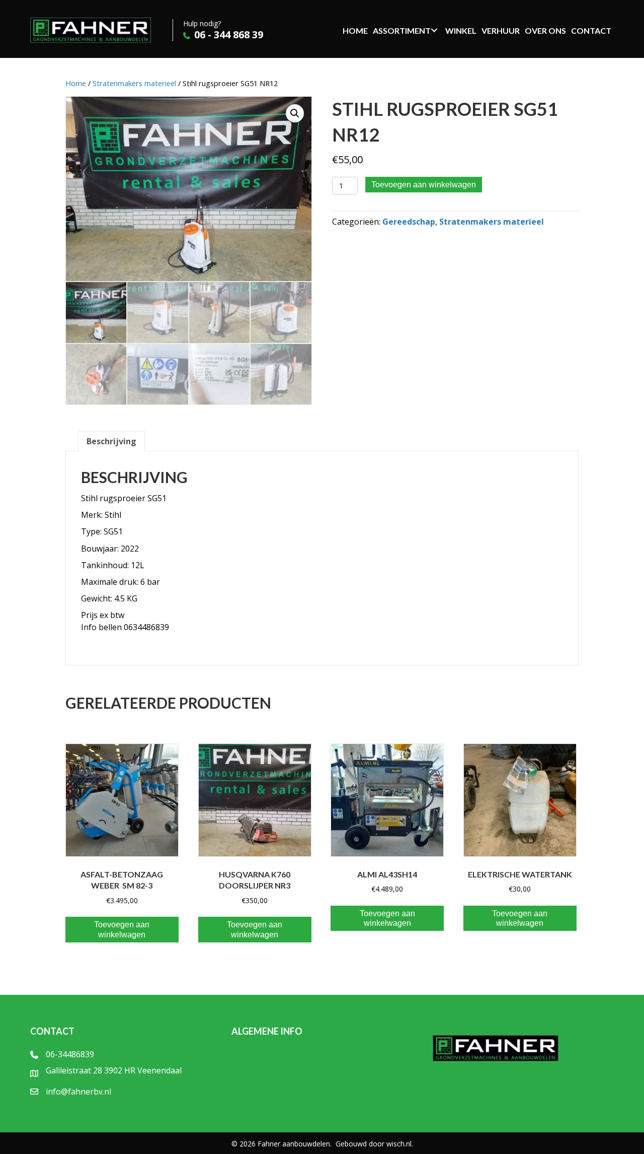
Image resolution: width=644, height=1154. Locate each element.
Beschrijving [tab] (111, 441)
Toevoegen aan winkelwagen (423, 184)
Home (75, 83)
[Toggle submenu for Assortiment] (434, 30)
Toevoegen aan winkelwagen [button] (121, 929)
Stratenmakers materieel (134, 83)
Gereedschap (408, 221)
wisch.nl (399, 1143)
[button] (295, 113)
